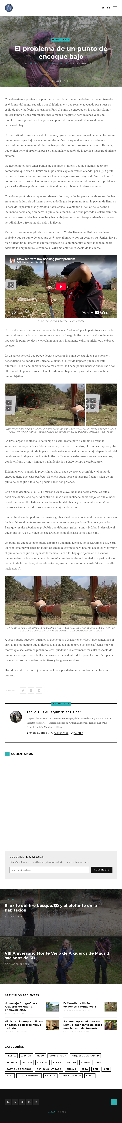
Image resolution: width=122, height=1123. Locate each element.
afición (26, 1056)
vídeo (66, 40)
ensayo (71, 1069)
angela (27, 1062)
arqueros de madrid (85, 1056)
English (50, 1076)
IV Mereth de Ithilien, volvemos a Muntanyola (79, 1005)
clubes (86, 1062)
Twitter (78, 733)
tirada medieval (29, 1076)
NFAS (10, 1076)
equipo (71, 1062)
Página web (61, 733)
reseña (11, 1056)
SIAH (106, 1069)
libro (90, 1076)
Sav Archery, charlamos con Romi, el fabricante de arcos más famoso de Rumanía (82, 1025)
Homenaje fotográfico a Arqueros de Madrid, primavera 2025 (21, 1006)
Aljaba (52, 1112)
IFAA (98, 1062)
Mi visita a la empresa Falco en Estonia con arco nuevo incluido (24, 1025)
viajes (57, 1062)
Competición (57, 1056)
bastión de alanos (19, 1069)
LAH (95, 1069)
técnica (56, 40)
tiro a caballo (71, 1076)
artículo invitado (49, 1069)
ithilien (42, 1062)
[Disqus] (61, 800)
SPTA (85, 1069)
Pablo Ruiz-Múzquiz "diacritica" (48, 63)
